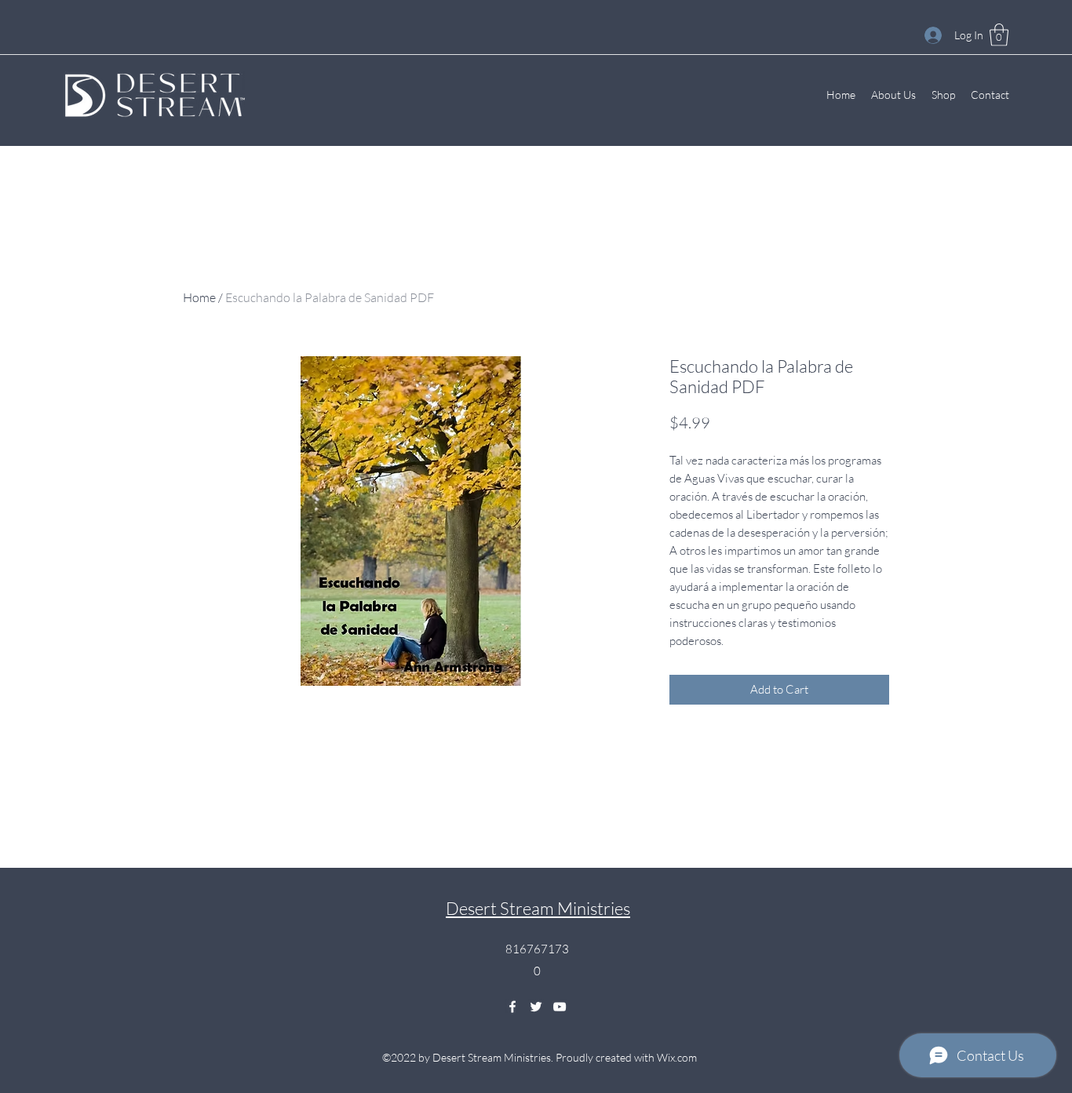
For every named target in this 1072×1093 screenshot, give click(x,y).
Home (199, 297)
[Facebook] (512, 1007)
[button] (999, 35)
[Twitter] (536, 1007)
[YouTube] (559, 1007)
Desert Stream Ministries (538, 908)
